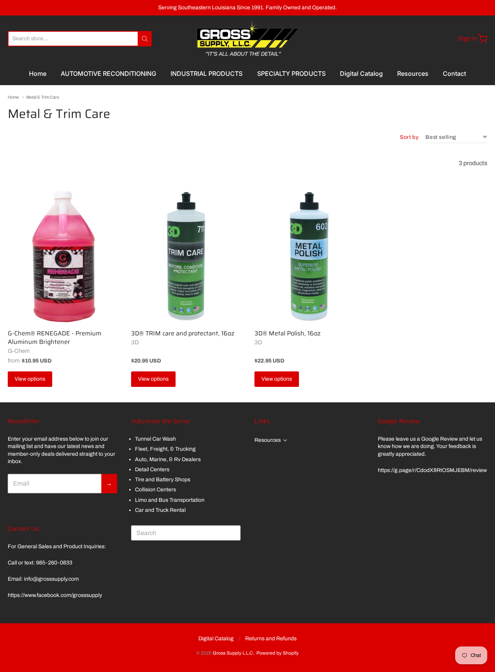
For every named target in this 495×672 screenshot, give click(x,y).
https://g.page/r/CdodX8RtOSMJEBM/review (432, 470)
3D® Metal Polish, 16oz (287, 333)
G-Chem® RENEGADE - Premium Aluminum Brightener (54, 337)
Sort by (409, 137)
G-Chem (19, 351)
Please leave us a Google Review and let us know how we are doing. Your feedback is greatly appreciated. (430, 446)
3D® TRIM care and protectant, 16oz (182, 333)
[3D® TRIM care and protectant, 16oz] (186, 255)
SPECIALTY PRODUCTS (291, 73)
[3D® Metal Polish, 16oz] (309, 255)
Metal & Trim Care (42, 97)
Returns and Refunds (271, 638)
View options (30, 379)
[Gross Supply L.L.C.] (247, 38)
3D (135, 342)
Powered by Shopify (277, 653)
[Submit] (145, 38)
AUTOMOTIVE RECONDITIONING (108, 73)
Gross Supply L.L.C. (233, 653)
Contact (454, 73)
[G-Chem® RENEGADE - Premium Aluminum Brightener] (62, 255)
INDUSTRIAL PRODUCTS (206, 73)
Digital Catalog (361, 73)
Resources (412, 73)
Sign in (467, 38)
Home (37, 73)
